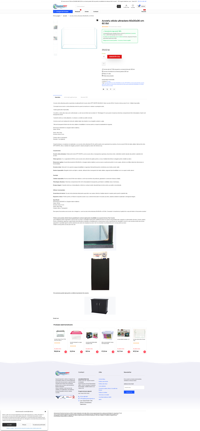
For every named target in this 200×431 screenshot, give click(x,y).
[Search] (119, 6)
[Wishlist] (133, 5)
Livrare (87, 11)
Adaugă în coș (114, 57)
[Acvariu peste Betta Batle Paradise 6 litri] (92, 335)
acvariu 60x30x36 (116, 83)
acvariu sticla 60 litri (135, 83)
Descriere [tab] (57, 97)
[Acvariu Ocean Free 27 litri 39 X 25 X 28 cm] (60, 333)
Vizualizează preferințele (39, 424)
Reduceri (78, 11)
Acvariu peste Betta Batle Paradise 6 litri (91, 343)
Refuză (24, 424)
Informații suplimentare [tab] (70, 97)
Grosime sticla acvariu (107, 85)
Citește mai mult (66, 352)
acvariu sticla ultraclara (116, 84)
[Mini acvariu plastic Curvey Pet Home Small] (108, 335)
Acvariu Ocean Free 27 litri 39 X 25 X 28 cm (60, 340)
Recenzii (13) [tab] (84, 97)
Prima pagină (56, 16)
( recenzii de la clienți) (115, 26)
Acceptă (9, 424)
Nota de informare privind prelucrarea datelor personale (28, 428)
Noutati (144, 11)
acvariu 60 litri (108, 83)
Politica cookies (10, 428)
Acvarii (65, 16)
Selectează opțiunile (81, 352)
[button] (45, 411)
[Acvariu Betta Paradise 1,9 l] (123, 333)
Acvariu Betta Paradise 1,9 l (123, 339)
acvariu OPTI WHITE (125, 83)
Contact (95, 11)
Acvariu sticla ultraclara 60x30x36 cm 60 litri (132, 84)
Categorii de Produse (62, 11)
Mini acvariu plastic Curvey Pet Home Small (107, 343)
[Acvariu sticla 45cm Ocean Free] (139, 333)
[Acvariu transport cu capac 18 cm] (76, 335)
